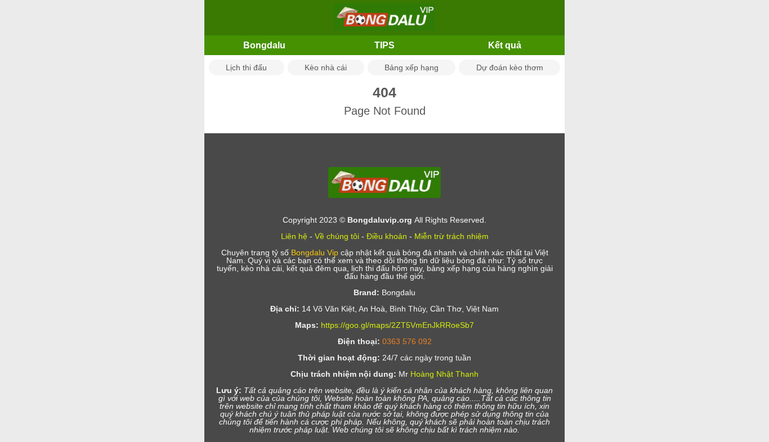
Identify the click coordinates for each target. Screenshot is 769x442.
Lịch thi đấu (246, 67)
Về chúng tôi (337, 236)
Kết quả (504, 45)
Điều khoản (386, 236)
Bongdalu (264, 45)
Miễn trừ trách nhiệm (451, 236)
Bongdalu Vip (314, 252)
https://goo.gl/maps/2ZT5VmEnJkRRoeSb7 (397, 325)
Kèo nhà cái (326, 67)
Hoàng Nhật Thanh (444, 374)
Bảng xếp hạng (411, 67)
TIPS (384, 45)
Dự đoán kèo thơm (509, 67)
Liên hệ (294, 236)
